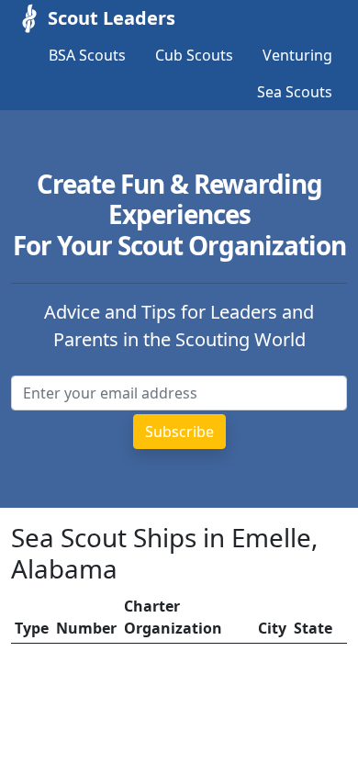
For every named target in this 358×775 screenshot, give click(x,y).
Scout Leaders (111, 18)
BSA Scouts (87, 55)
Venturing (297, 55)
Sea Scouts (294, 92)
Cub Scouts (194, 55)
